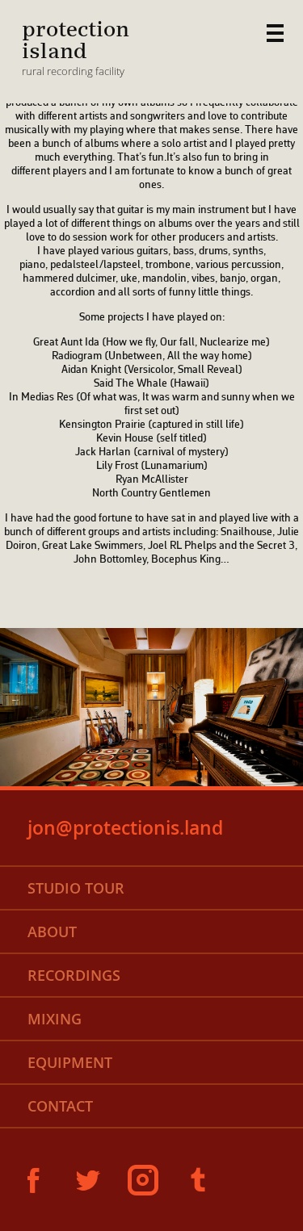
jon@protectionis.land (125, 827)
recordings (73, 975)
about (52, 931)
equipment (69, 1062)
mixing (54, 1018)
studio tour (75, 888)
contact (60, 1106)
